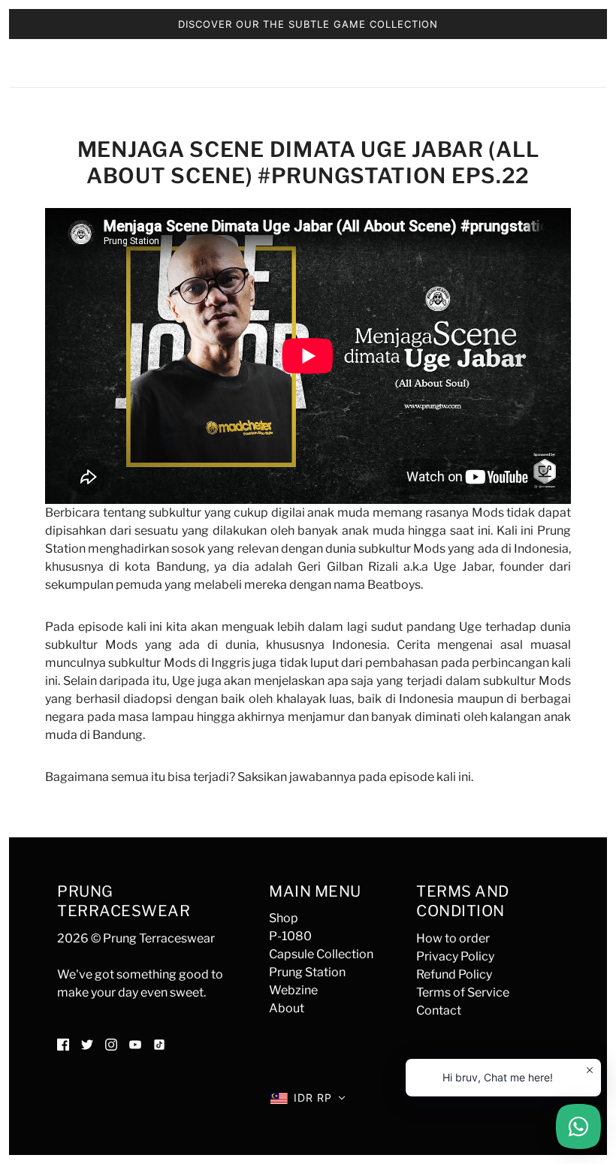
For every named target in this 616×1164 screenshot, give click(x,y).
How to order (453, 938)
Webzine (293, 990)
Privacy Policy (455, 956)
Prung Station (307, 972)
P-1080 (290, 936)
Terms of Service (462, 992)
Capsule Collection (321, 954)
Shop (283, 918)
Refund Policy (454, 974)
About (286, 1008)
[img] (63, 1044)
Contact (438, 1010)
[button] (308, 1098)
